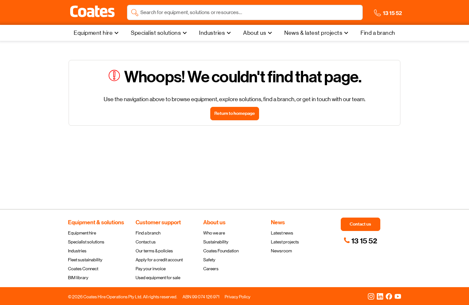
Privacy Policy (237, 296)
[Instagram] (371, 296)
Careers (211, 268)
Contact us (146, 241)
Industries (77, 250)
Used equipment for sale (158, 277)
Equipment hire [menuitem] (93, 33)
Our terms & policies (154, 250)
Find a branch (148, 232)
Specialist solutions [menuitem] (156, 33)
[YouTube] (398, 296)
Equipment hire (82, 232)
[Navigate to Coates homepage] (92, 12)
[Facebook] (389, 296)
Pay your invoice (151, 268)
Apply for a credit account (159, 259)
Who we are (214, 232)
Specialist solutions (86, 241)
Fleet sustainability (85, 259)
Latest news (282, 232)
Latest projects (285, 241)
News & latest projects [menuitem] (313, 33)
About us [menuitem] (254, 33)
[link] (360, 241)
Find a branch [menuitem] (378, 33)
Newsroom (281, 250)
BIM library (78, 277)
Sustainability (215, 241)
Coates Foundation (221, 250)
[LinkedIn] (380, 296)
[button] (92, 11)
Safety (209, 259)
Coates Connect (83, 268)
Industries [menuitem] (212, 33)
